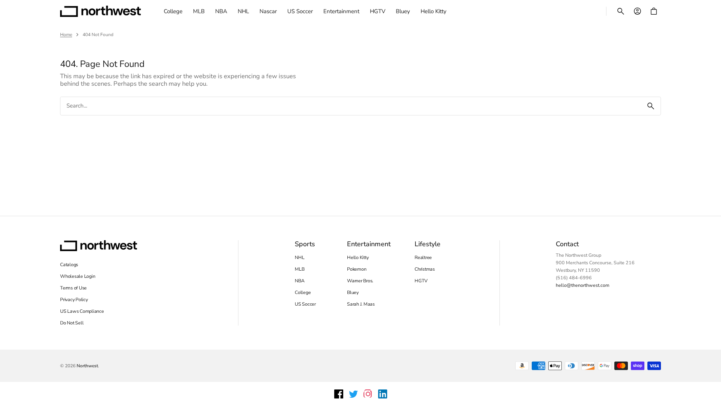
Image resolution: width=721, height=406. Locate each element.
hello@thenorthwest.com (582, 285)
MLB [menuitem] (199, 11)
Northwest (87, 365)
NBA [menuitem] (221, 11)
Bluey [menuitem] (403, 11)
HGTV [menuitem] (377, 11)
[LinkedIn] (382, 393)
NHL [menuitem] (243, 11)
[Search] (651, 106)
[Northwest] (100, 11)
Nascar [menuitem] (268, 11)
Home (66, 34)
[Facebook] (338, 393)
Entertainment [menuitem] (341, 11)
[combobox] (350, 106)
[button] (620, 11)
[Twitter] (353, 393)
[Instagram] (368, 393)
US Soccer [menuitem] (300, 11)
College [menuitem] (173, 11)
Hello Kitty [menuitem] (433, 11)
